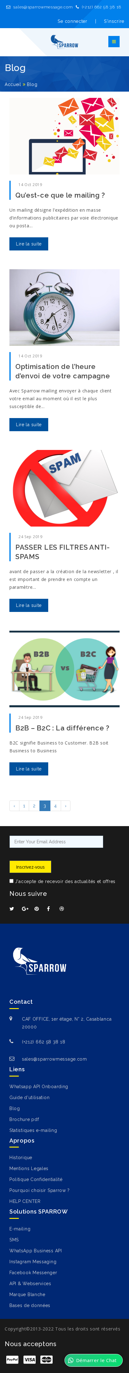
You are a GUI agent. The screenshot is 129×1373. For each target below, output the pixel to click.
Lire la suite (29, 243)
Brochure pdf (24, 1119)
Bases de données (29, 1305)
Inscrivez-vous (30, 867)
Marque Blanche (27, 1294)
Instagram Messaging (32, 1261)
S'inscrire (114, 21)
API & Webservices (30, 1283)
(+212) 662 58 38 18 (101, 7)
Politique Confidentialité (36, 1179)
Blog (32, 84)
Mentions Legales (29, 1168)
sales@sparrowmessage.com (43, 7)
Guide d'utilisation (29, 1097)
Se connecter (72, 21)
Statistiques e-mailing (33, 1130)
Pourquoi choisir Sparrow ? (39, 1190)
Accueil (13, 84)
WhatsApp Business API (35, 1250)
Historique (20, 1157)
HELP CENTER (25, 1201)
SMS (14, 1239)
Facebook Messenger (33, 1272)
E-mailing (19, 1228)
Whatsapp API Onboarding (38, 1086)
